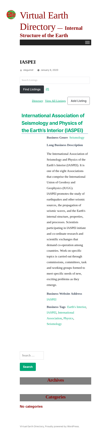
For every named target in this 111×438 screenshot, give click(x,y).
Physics (68, 318)
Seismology (76, 138)
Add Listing (78, 101)
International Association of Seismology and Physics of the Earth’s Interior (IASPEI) (53, 123)
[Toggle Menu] (87, 42)
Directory (37, 101)
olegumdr (28, 70)
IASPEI (51, 299)
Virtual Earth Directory (32, 426)
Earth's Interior (76, 307)
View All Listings (55, 101)
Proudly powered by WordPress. (62, 426)
